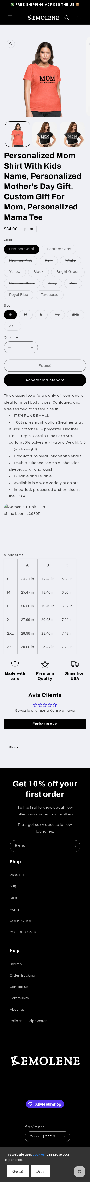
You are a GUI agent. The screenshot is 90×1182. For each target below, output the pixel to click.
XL (60, 316)
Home (15, 909)
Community (19, 998)
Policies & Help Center (28, 1021)
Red (75, 284)
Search (16, 964)
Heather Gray (61, 250)
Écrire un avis (45, 724)
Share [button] (14, 747)
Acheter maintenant (45, 380)
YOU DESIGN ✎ (23, 932)
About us (17, 1009)
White (73, 261)
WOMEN (17, 875)
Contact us (19, 987)
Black (41, 273)
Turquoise (52, 296)
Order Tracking (22, 975)
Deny (40, 1171)
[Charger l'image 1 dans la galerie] (17, 134)
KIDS (14, 898)
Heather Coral (24, 250)
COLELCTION (21, 921)
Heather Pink (23, 261)
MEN (14, 887)
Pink (51, 261)
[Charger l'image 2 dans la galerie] (44, 134)
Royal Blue (21, 296)
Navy (55, 284)
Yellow (17, 273)
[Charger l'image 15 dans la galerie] (72, 134)
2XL (78, 316)
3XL (15, 327)
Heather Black (24, 284)
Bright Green (70, 273)
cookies (39, 1154)
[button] (10, 17)
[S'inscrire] (74, 846)
